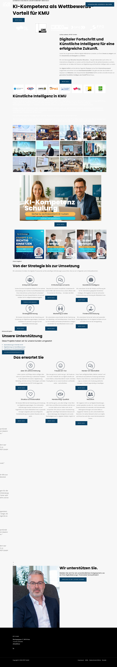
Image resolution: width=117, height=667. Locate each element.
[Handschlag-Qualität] (60, 394)
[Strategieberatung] (30, 308)
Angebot (41, 4)
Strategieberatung (30, 313)
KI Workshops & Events (60, 285)
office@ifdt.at (16, 644)
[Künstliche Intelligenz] (91, 280)
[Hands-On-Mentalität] (90, 365)
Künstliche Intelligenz (91, 285)
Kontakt (104, 660)
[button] (45, 4)
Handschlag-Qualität (60, 399)
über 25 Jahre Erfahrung (30, 371)
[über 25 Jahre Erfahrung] (30, 365)
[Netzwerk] (90, 394)
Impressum (81, 660)
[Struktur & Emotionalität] (30, 394)
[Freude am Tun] (60, 365)
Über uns (80, 4)
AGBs (86, 660)
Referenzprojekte (70, 4)
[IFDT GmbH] (7, 4)
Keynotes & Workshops (54, 4)
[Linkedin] (13, 648)
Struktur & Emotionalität (30, 399)
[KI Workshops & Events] (60, 280)
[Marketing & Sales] (60, 308)
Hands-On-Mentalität (90, 371)
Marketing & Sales (60, 313)
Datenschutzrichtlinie (95, 660)
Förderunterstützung (91, 313)
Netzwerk (90, 399)
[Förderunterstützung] (91, 308)
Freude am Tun (60, 371)
